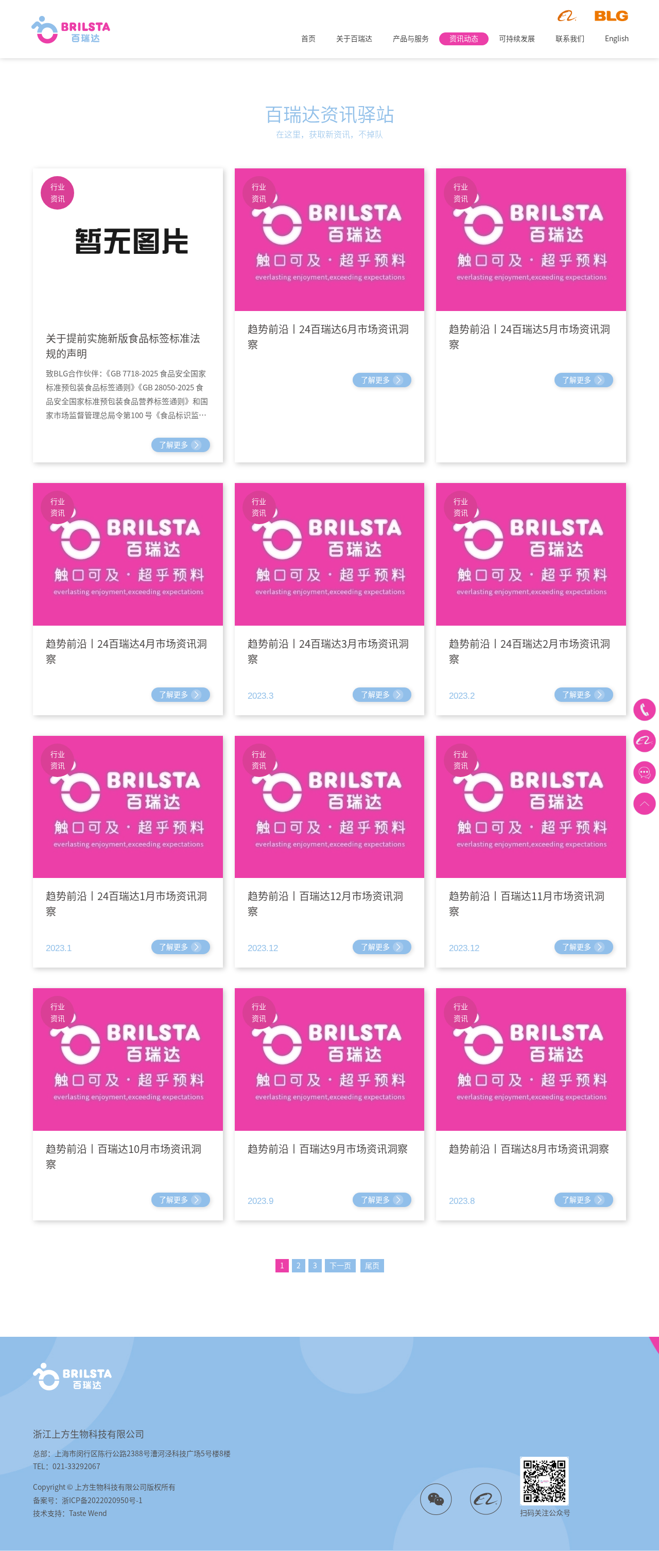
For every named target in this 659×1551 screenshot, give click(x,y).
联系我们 (570, 38)
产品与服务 (411, 38)
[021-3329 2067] (644, 709)
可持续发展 (517, 38)
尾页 (372, 1265)
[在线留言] (644, 772)
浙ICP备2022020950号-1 (102, 1500)
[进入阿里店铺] (644, 741)
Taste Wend (88, 1513)
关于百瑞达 (354, 38)
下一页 (340, 1265)
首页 (308, 38)
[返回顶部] (644, 803)
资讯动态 (463, 38)
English (617, 38)
